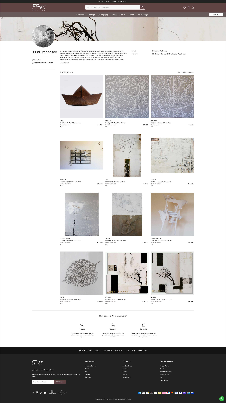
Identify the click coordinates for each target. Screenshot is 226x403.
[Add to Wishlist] (101, 115)
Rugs (133, 350)
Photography (108, 350)
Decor (127, 350)
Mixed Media (142, 350)
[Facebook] (33, 393)
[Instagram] (37, 393)
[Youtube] (45, 393)
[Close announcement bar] (224, 1)
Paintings (98, 350)
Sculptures (118, 350)
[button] (115, 7)
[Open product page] (81, 96)
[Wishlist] (184, 7)
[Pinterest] (41, 393)
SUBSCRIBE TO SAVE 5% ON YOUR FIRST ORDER (112, 1)
